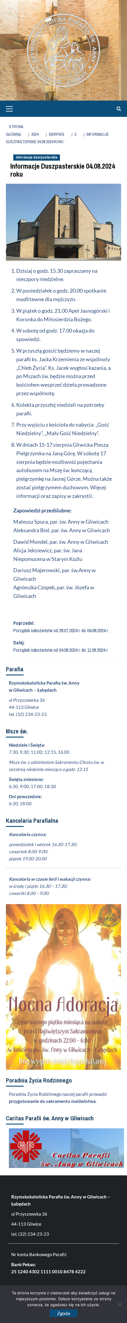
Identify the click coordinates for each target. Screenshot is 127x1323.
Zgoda (63, 1313)
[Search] (117, 109)
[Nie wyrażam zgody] (120, 1304)
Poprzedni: (60, 627)
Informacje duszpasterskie (36, 157)
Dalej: (60, 646)
